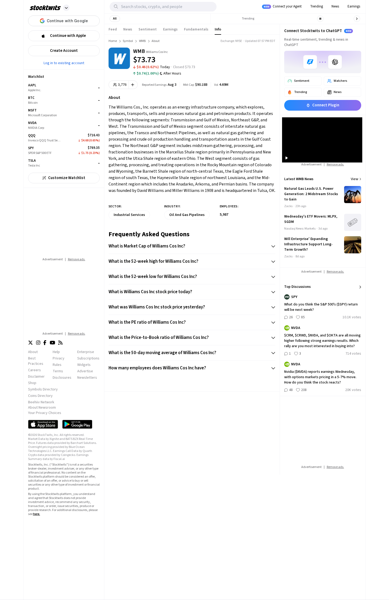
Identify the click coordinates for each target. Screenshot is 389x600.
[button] (66, 8)
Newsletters (87, 377)
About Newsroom (42, 407)
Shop (32, 383)
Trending (316, 6)
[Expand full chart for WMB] (251, 56)
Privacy (58, 358)
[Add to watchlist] (133, 84)
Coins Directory (40, 395)
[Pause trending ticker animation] (320, 19)
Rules (57, 364)
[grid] (64, 125)
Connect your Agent (283, 6)
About (33, 352)
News (335, 6)
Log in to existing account (64, 62)
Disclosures (62, 377)
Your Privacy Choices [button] (44, 413)
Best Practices (35, 361)
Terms (58, 371)
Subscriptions (88, 358)
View (354, 179)
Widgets (84, 364)
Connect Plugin (325, 105)
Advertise (85, 371)
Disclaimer (36, 376)
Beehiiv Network (41, 402)
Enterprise (85, 352)
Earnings (354, 6)
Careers (34, 370)
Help (56, 352)
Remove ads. (76, 259)
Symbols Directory (43, 389)
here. (36, 514)
